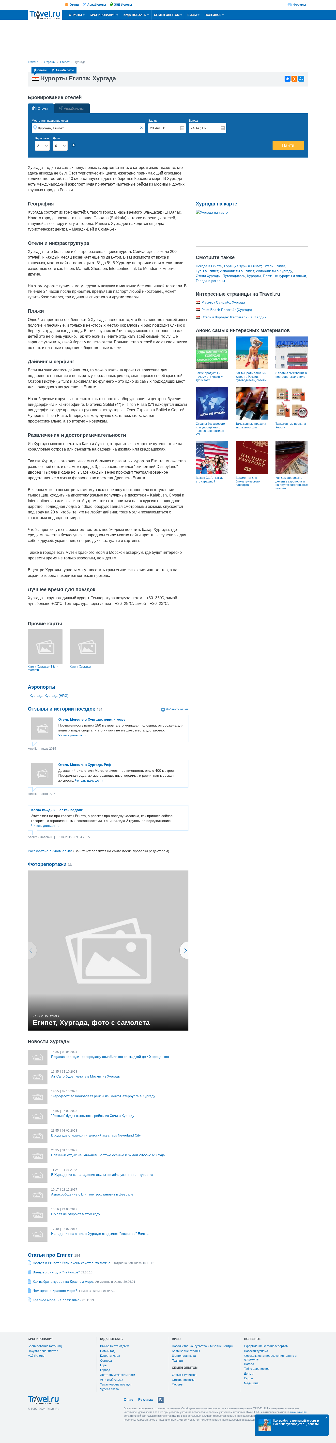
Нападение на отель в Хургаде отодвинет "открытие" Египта (100, 1234)
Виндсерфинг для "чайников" (56, 1272)
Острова (106, 1360)
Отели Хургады (208, 276)
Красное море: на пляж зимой (57, 1300)
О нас (128, 1399)
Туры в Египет (207, 271)
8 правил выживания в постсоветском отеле (291, 374)
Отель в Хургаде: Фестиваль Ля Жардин (233, 317)
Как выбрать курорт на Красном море (63, 1281)
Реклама (145, 1399)
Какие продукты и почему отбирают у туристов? (209, 376)
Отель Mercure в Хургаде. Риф (84, 765)
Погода (249, 1364)
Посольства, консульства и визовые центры (202, 1346)
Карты (248, 1378)
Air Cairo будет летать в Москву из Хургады (86, 1076)
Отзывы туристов (184, 1375)
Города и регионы (210, 281)
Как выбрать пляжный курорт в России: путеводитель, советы (251, 376)
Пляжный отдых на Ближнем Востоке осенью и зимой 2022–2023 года (108, 1155)
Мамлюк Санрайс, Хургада (223, 302)
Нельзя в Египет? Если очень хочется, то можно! (72, 1263)
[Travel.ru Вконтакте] (161, 1400)
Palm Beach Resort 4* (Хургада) (226, 310)
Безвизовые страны (186, 1351)
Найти (288, 145)
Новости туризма (256, 1351)
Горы (103, 1365)
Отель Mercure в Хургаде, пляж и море (91, 719)
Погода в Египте (209, 266)
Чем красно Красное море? (55, 1291)
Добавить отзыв (177, 709)
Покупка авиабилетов (43, 1351)
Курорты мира (110, 1355)
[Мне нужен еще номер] (74, 145)
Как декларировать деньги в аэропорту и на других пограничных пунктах (291, 483)
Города (105, 1370)
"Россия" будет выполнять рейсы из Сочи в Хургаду (92, 1116)
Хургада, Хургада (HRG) (49, 696)
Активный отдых (111, 1379)
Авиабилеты (96, 4)
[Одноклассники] (294, 79)
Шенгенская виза (184, 1355)
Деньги (249, 1373)
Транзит (177, 1360)
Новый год (107, 1351)
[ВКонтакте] (287, 79)
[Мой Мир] (301, 79)
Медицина (251, 1383)
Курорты (254, 276)
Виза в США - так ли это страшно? (210, 479)
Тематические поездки (116, 1384)
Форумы (299, 4)
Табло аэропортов (256, 1368)
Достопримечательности (117, 1375)
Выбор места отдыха (115, 1346)
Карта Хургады (80, 666)
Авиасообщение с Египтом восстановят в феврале (92, 1194)
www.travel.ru (298, 1412)
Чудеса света (109, 1389)
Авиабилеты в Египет (237, 271)
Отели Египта (274, 266)
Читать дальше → (72, 735)
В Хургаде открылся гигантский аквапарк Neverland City (96, 1135)
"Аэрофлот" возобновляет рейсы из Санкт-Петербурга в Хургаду (103, 1096)
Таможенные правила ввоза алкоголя (251, 425)
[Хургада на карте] (252, 228)
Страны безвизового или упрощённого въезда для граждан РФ (210, 429)
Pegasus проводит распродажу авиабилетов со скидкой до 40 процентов (110, 1057)
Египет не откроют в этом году (75, 1214)
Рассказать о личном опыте (50, 851)
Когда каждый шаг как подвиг (57, 810)
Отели (74, 4)
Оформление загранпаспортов (266, 1346)
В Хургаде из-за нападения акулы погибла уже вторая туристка (102, 1175)
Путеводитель (234, 276)
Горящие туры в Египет (242, 266)
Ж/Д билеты (123, 4)
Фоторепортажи (183, 1380)
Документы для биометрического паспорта (248, 481)
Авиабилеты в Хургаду (274, 271)
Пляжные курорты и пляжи (284, 276)
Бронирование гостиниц (45, 1346)
